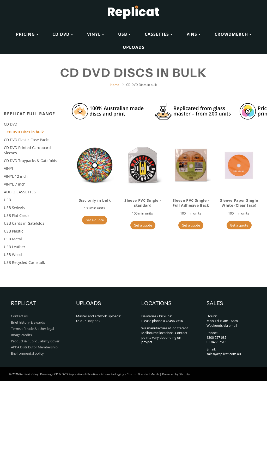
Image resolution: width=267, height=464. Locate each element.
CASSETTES (157, 34)
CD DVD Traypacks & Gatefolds (30, 160)
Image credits (21, 335)
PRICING (26, 34)
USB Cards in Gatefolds (24, 223)
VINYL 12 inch (16, 176)
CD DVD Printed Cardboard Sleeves (27, 150)
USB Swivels (14, 207)
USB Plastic (13, 231)
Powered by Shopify (176, 374)
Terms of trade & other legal (32, 328)
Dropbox (93, 321)
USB (123, 34)
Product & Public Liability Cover (35, 341)
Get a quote (95, 220)
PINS (192, 34)
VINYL (94, 34)
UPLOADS (133, 47)
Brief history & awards (28, 322)
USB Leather (14, 246)
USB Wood (13, 254)
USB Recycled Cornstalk (24, 262)
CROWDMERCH (232, 34)
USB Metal (13, 238)
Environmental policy (27, 353)
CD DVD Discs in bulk (25, 131)
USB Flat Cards (16, 215)
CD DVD (61, 34)
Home (114, 84)
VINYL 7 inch (15, 184)
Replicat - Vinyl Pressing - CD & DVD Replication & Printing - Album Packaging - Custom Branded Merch (89, 374)
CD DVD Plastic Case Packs (27, 139)
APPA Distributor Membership (34, 347)
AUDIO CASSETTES (20, 191)
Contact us (19, 316)
